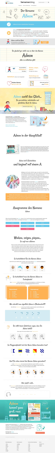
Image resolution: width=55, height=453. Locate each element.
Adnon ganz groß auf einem (44, 83)
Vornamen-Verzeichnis (10, 437)
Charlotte (7, 446)
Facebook (40, 445)
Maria (7, 445)
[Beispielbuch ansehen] (40, 41)
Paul (17, 445)
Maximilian (18, 444)
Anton (15, 291)
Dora (15, 292)
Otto (14, 295)
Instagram (40, 446)
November (37, 294)
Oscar (36, 295)
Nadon (27, 225)
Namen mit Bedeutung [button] (26, 5)
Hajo (29, 449)
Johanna (7, 450)
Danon (27, 222)
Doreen (29, 448)
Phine (29, 446)
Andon (12, 222)
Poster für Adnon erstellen (14, 415)
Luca (18, 450)
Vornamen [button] (20, 5)
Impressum (40, 444)
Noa (29, 450)
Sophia (7, 451)
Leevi (29, 444)
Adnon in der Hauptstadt (15, 77)
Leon (18, 448)
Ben (17, 449)
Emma (7, 449)
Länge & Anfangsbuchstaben (34, 76)
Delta (36, 292)
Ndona (27, 228)
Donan (42, 222)
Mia (6, 448)
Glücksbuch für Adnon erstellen (27, 106)
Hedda (29, 451)
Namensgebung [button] (33, 5)
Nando (28, 219)
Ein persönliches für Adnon (22, 69)
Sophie (7, 444)
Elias (17, 446)
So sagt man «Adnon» (33, 69)
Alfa (35, 291)
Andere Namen (16, 83)
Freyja (29, 445)
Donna (12, 225)
